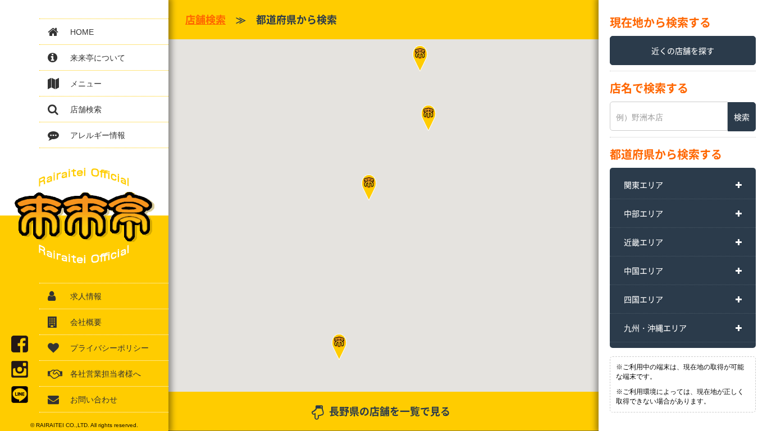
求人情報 (86, 296)
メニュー (86, 83)
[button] (339, 347)
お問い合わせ (93, 399)
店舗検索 (86, 109)
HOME (82, 31)
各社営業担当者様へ (105, 373)
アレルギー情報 (97, 135)
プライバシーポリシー (109, 347)
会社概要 (86, 322)
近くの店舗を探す (682, 50)
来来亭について (97, 57)
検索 (742, 116)
